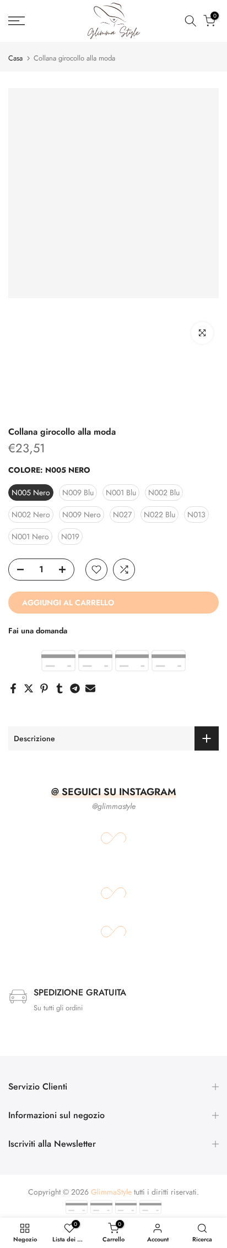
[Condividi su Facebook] (13, 688)
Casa (15, 58)
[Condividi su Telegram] (75, 688)
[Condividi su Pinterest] (44, 688)
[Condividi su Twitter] (29, 688)
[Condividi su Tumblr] (59, 688)
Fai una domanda (37, 630)
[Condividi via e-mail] (90, 688)
